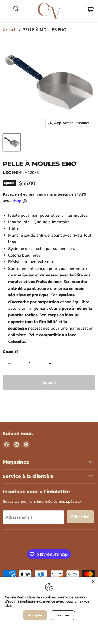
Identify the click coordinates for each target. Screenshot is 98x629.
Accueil (10, 30)
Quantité (10, 352)
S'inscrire (80, 517)
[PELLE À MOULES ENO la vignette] (11, 142)
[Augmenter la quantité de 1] (50, 364)
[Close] (93, 581)
